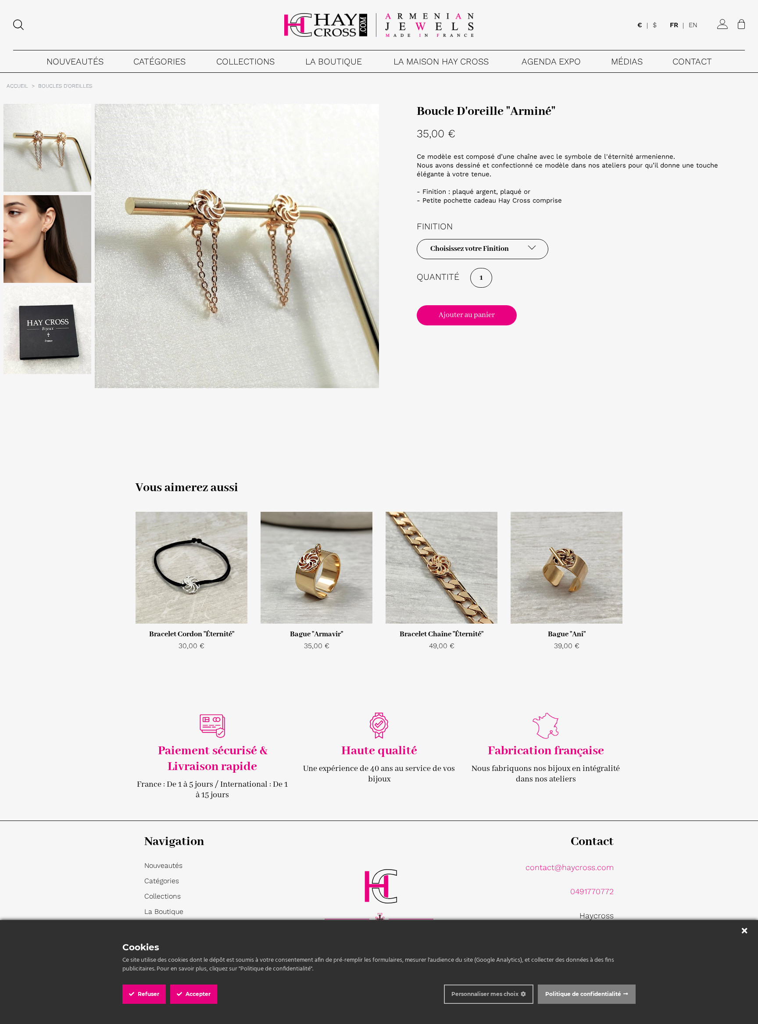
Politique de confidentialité (583, 994)
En (693, 25)
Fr (674, 25)
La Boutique (163, 911)
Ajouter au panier (467, 315)
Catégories (161, 881)
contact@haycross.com (570, 867)
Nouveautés (163, 865)
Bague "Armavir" (316, 634)
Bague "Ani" (567, 634)
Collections (162, 896)
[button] (160, 61)
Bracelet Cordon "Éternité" (191, 634)
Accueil (17, 86)
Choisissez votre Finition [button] (469, 248)
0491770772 (592, 891)
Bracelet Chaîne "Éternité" (441, 634)
